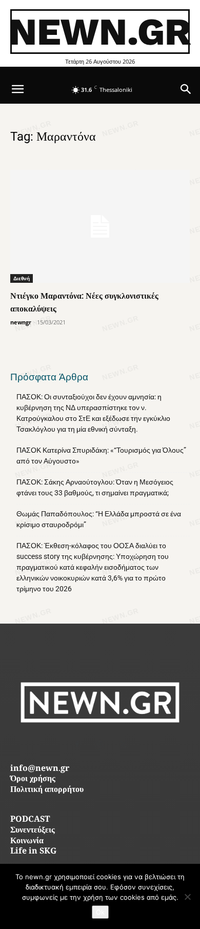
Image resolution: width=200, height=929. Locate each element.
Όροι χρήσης (32, 779)
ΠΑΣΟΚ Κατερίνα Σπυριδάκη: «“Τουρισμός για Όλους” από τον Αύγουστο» (101, 455)
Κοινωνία (27, 841)
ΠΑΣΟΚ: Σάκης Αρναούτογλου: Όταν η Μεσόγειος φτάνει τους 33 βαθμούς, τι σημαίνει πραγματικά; (94, 487)
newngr (20, 322)
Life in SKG (33, 852)
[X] (123, 744)
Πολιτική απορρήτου (47, 790)
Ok (100, 912)
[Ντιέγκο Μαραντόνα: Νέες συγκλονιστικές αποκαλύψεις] (100, 226)
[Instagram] (100, 744)
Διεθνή (21, 278)
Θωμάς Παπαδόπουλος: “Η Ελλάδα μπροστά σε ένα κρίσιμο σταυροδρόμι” (98, 519)
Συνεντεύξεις (32, 831)
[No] (187, 897)
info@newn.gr (39, 769)
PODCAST (30, 820)
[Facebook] (77, 744)
